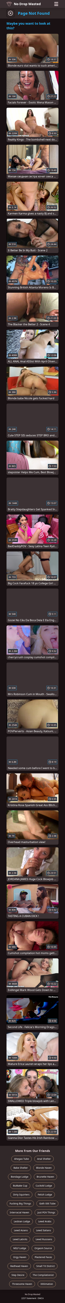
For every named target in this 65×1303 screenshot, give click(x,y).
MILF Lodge (19, 1248)
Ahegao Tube (21, 1158)
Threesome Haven (22, 1283)
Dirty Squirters (21, 1194)
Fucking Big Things (20, 1203)
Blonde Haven (44, 1167)
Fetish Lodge (45, 1194)
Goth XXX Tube (47, 1203)
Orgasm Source (43, 1248)
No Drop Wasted (27, 4)
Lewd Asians (21, 1230)
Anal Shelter (44, 1158)
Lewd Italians (43, 1230)
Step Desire (18, 1275)
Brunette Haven (45, 1176)
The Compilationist (43, 1275)
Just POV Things (46, 1212)
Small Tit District (45, 1266)
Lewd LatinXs (20, 1239)
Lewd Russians (44, 1239)
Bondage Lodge (19, 1176)
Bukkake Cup (20, 1185)
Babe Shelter (21, 1167)
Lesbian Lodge (22, 1221)
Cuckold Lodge (44, 1185)
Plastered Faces (43, 1257)
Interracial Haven (19, 1212)
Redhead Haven (19, 1266)
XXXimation (46, 1283)
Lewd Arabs (44, 1221)
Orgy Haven (19, 1257)
